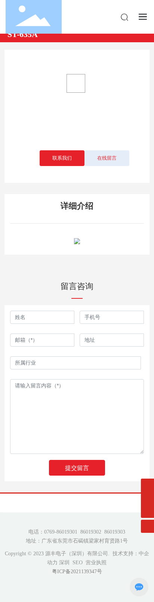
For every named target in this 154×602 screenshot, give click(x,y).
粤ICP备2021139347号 (77, 571)
